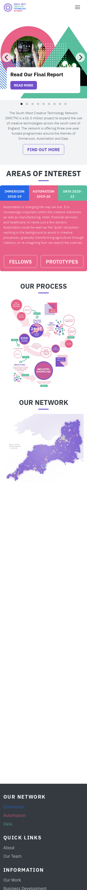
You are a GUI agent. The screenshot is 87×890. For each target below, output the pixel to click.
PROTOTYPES (62, 261)
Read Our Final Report (36, 74)
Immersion (13, 806)
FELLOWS (20, 261)
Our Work (12, 880)
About (9, 847)
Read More (23, 85)
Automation (14, 815)
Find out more (43, 149)
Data (7, 823)
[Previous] (6, 57)
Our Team (12, 856)
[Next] (80, 57)
